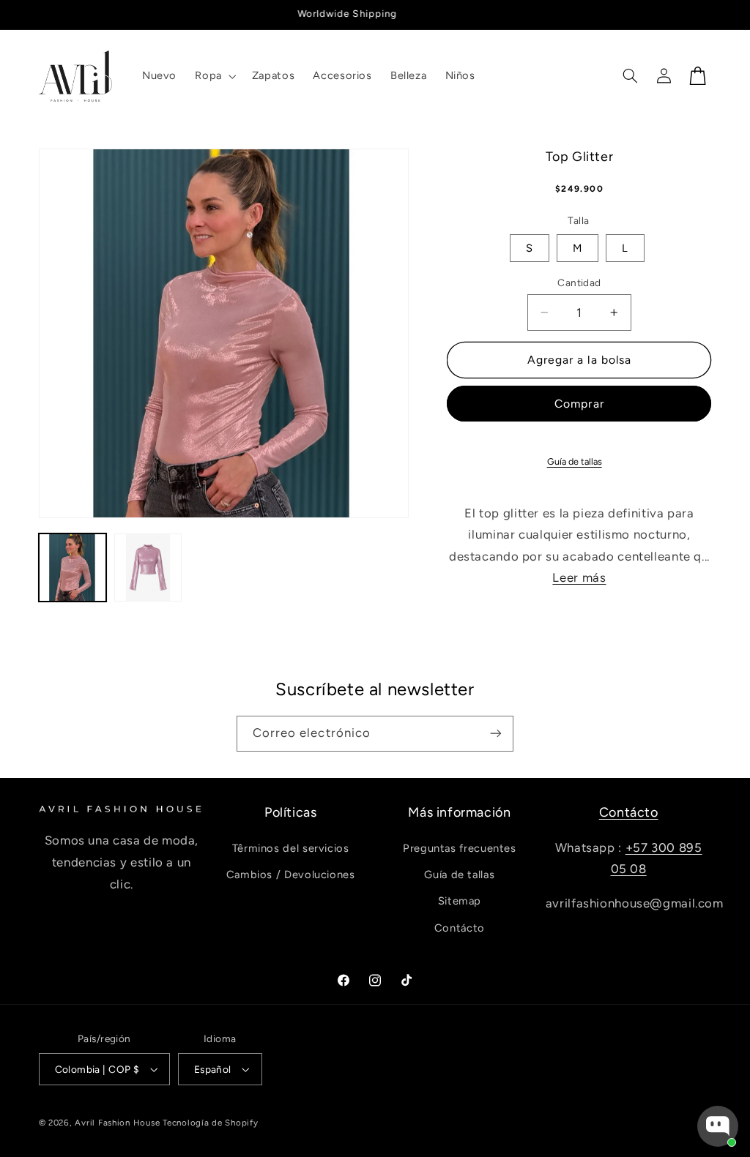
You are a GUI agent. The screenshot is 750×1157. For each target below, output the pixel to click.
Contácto (459, 928)
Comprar (579, 404)
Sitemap (459, 900)
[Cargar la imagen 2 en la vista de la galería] (148, 567)
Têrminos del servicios (290, 848)
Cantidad (579, 282)
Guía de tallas (574, 461)
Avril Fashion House (117, 1122)
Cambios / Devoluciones (290, 874)
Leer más (579, 577)
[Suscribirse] (496, 734)
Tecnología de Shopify (210, 1122)
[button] (214, 76)
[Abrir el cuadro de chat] (717, 1126)
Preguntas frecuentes (459, 848)
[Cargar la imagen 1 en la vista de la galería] (73, 567)
